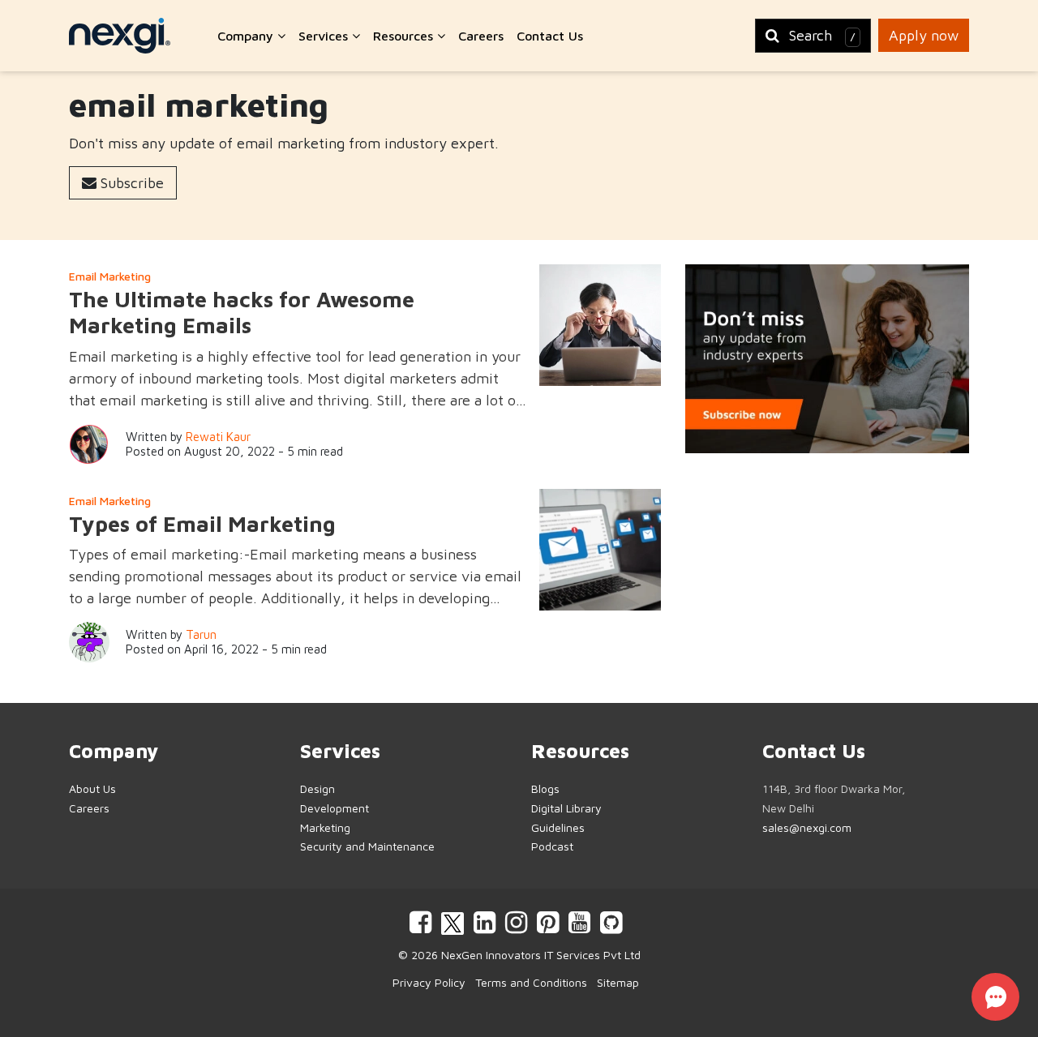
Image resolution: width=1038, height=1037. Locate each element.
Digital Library (566, 808)
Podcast (552, 846)
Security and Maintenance (367, 846)
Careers (481, 35)
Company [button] (247, 35)
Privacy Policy (428, 982)
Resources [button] (405, 35)
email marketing (110, 276)
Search (822, 35)
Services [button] (325, 35)
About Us (92, 788)
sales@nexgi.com (806, 827)
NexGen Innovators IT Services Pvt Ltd (541, 955)
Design (317, 788)
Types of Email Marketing (202, 524)
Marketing (325, 827)
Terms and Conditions (531, 982)
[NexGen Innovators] (119, 35)
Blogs (545, 788)
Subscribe (130, 182)
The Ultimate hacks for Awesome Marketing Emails (241, 312)
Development (334, 808)
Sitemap (618, 982)
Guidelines (558, 827)
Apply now (924, 35)
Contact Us (550, 35)
